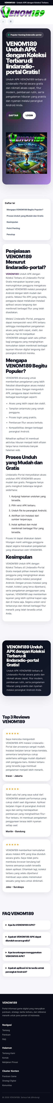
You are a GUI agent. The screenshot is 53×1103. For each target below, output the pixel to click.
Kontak (5, 1058)
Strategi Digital (9, 1080)
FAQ (4, 1039)
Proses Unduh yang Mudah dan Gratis (25, 216)
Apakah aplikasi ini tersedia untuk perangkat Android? (25, 970)
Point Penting (13, 228)
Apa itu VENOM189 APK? (21, 924)
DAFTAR (13, 115)
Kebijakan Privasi (10, 1062)
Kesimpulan (12, 222)
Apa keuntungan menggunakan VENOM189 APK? (24, 954)
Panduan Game (9, 1076)
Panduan (6, 1034)
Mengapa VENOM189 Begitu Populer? (25, 209)
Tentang (6, 1030)
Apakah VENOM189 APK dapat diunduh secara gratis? (23, 938)
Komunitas (7, 1085)
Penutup (11, 234)
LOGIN (29, 115)
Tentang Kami (8, 1053)
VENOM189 (12, 274)
